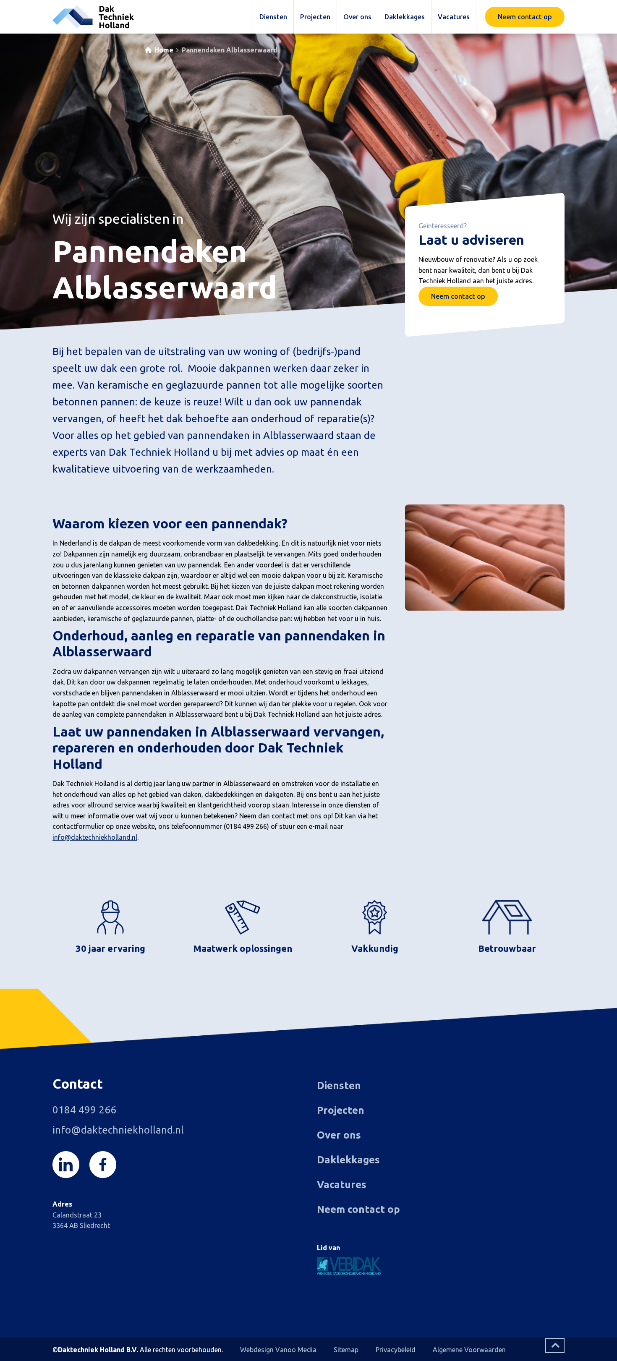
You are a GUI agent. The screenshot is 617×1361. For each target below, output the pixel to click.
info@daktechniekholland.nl (94, 837)
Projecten (340, 1110)
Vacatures (341, 1184)
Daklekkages (348, 1159)
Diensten (339, 1085)
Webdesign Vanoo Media (278, 1349)
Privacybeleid (396, 1349)
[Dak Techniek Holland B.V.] (93, 17)
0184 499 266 (84, 1109)
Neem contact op (458, 296)
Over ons (339, 1135)
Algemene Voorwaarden (469, 1349)
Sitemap (346, 1349)
